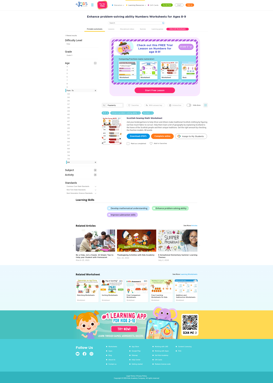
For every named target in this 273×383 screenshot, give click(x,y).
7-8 (68, 155)
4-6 (68, 118)
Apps (110, 351)
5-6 (68, 131)
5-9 (68, 142)
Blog (110, 355)
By (104, 105)
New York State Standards (76, 190)
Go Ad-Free (167, 5)
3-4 (68, 94)
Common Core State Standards (78, 186)
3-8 (68, 107)
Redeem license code (163, 364)
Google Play (136, 351)
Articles (194, 226)
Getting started (137, 364)
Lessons (111, 29)
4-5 (68, 114)
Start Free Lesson (154, 90)
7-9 (68, 159)
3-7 (68, 104)
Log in (179, 5)
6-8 (68, 148)
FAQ (179, 351)
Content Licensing (185, 346)
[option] (95, 244)
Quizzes (143, 29)
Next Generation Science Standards (80, 193)
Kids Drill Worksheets (178, 29)
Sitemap (135, 355)
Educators (118, 5)
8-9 (68, 162)
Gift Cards (154, 5)
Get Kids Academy (161, 355)
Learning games (157, 29)
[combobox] (114, 105)
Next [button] (199, 245)
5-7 (68, 135)
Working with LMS (161, 346)
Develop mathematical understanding (129, 208)
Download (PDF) (138, 136)
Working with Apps (162, 351)
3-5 (68, 97)
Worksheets (112, 346)
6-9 (68, 152)
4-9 (68, 128)
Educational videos (127, 29)
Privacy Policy (141, 376)
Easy (68, 44)
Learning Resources (136, 5)
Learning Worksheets (188, 274)
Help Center (136, 360)
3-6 (68, 101)
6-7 (68, 145)
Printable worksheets (94, 29)
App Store (135, 346)
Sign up (189, 5)
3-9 (68, 111)
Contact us (112, 364)
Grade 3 (69, 55)
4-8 (68, 125)
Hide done (196, 105)
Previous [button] (74, 245)
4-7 (68, 121)
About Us (111, 360)
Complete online (162, 136)
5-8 (68, 138)
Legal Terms (130, 376)
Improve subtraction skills (123, 214)
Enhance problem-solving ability (171, 208)
